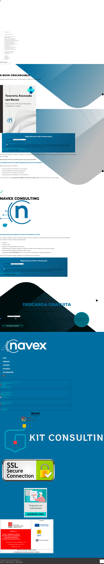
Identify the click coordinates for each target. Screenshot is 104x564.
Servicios (7, 32)
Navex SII (7, 46)
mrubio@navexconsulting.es (5, 386)
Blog (6, 55)
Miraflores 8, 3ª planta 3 (5, 402)
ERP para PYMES (9, 52)
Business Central (9, 51)
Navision (7, 53)
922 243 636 (3, 404)
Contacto (5, 60)
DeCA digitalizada (10, 36)
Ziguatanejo (27, 560)
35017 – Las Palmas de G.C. (5, 395)
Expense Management (10, 49)
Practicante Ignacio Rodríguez (7, 392)
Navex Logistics (9, 45)
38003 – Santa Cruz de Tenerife (6, 403)
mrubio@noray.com (5, 397)
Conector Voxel (9, 48)
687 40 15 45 (3, 385)
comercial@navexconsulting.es (6, 387)
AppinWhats (8, 37)
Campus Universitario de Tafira (6, 394)
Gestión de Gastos (10, 41)
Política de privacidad (10, 562)
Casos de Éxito (9, 34)
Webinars (7, 57)
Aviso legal (2, 562)
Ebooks (7, 56)
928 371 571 (3, 396)
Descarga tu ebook (14, 149)
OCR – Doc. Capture (10, 38)
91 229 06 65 (3, 384)
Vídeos (6, 59)
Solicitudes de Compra (11, 43)
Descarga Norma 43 (10, 39)
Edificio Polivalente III (4, 393)
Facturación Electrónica (12, 40)
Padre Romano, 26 (4, 408)
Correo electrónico (9, 139)
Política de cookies (18, 562)
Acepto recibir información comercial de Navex (14, 142)
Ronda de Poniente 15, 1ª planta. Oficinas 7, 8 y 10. (11, 382)
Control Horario (9, 42)
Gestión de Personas (10, 47)
